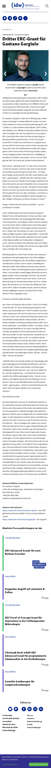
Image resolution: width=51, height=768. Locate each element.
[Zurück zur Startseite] (25, 6)
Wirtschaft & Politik (10, 727)
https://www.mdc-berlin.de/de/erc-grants (19, 510)
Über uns (30, 715)
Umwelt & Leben (8, 724)
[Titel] (4, 18)
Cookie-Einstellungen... (10, 764)
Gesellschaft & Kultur (10, 718)
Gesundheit (7, 721)
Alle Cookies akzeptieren (39, 764)
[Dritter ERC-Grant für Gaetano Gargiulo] (10, 18)
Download (33, 90)
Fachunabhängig (8, 730)
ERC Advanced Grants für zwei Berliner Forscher (22, 552)
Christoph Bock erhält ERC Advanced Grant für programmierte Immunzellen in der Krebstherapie (25, 656)
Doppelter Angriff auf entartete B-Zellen (25, 590)
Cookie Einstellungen (34, 727)
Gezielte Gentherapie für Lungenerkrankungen (19, 683)
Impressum (30, 718)
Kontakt (29, 724)
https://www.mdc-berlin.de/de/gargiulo (19, 519)
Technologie (7, 715)
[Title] (15, 18)
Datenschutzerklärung (34, 721)
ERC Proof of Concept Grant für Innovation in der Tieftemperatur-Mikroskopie (25, 621)
